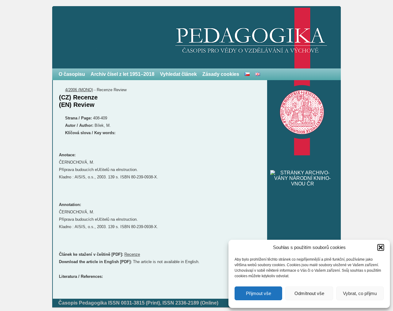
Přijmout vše (258, 293)
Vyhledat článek (178, 74)
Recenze (132, 254)
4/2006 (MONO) (79, 89)
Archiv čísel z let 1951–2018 (122, 74)
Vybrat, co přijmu (360, 293)
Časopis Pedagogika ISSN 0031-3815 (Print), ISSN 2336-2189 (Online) (138, 302)
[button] (381, 247)
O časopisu (72, 74)
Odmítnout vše (309, 293)
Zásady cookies (220, 74)
